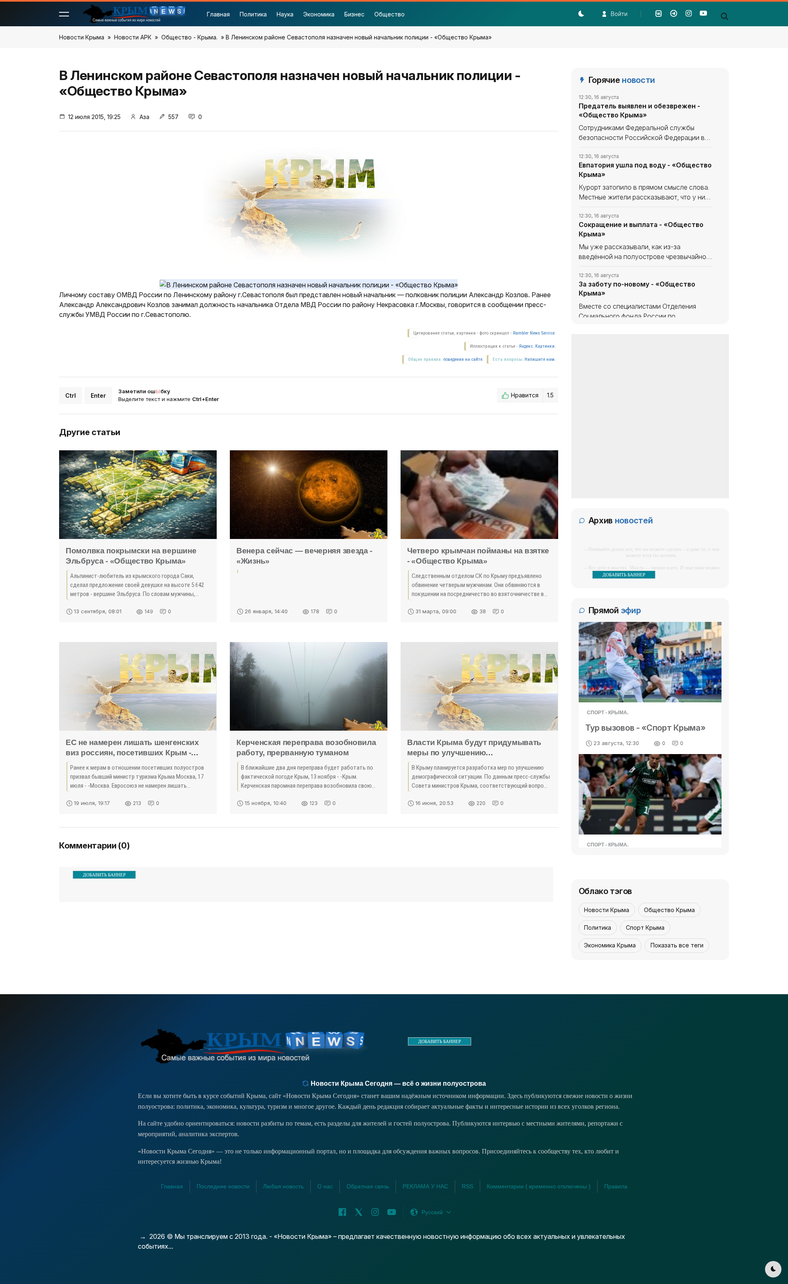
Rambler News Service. (534, 333)
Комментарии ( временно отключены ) (539, 1186)
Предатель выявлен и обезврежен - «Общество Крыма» (639, 110)
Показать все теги (677, 945)
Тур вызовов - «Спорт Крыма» (645, 728)
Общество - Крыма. (189, 37)
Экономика (318, 14)
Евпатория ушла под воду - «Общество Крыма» (645, 169)
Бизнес (354, 14)
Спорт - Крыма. (607, 712)
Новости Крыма (81, 37)
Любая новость (283, 1186)
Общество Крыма (669, 909)
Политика (253, 14)
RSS (467, 1186)
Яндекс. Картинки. (537, 346)
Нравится (532, 395)
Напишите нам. (540, 359)
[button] (64, 14)
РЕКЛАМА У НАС (425, 1186)
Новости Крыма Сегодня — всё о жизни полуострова (397, 1083)
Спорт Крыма (645, 927)
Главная (218, 14)
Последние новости (223, 1186)
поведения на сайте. (462, 359)
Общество (389, 14)
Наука (285, 14)
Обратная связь (367, 1186)
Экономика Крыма (610, 945)
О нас (325, 1186)
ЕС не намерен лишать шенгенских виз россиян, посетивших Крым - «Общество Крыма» (132, 752)
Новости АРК (132, 37)
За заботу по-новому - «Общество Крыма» (637, 288)
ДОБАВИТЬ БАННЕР (104, 874)
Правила (616, 1186)
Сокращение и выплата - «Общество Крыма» (641, 229)
